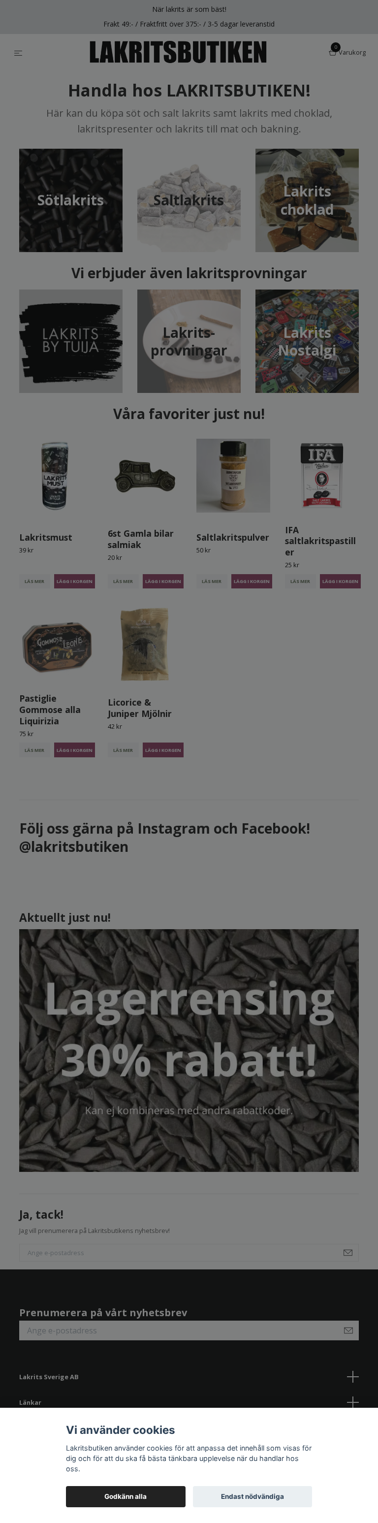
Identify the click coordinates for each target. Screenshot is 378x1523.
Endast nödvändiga (252, 1496)
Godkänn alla (125, 1496)
